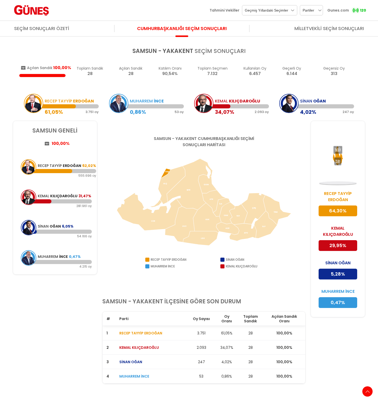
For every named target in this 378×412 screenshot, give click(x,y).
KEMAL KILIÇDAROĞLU (139, 347)
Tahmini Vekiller (224, 10)
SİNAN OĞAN (130, 361)
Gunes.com (338, 10)
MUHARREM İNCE (134, 376)
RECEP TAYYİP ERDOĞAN (140, 333)
